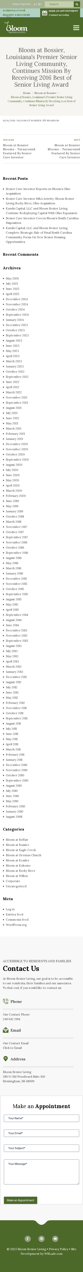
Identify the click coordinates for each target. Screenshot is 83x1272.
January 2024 (15, 320)
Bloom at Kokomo (18, 865)
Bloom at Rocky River (20, 871)
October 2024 (15, 309)
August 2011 (13, 723)
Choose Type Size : (22, 3)
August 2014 (14, 620)
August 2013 (14, 646)
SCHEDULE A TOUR (14, 10)
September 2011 (16, 718)
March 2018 (13, 521)
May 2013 (12, 656)
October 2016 (15, 547)
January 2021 (14, 439)
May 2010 (12, 801)
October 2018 (15, 516)
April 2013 (12, 661)
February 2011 (15, 754)
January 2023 (15, 366)
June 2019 (12, 501)
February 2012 (15, 703)
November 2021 (16, 397)
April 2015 (12, 609)
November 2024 (17, 304)
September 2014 (17, 615)
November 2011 (16, 708)
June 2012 (12, 692)
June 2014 (12, 625)
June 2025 (12, 289)
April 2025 (12, 294)
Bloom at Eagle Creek (21, 850)
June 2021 (12, 418)
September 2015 (17, 594)
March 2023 (14, 361)
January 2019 (14, 511)
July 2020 (12, 470)
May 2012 (12, 697)
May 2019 (12, 506)
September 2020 (17, 459)
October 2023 (15, 330)
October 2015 (15, 589)
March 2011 (13, 749)
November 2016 (16, 542)
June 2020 (12, 475)
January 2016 (14, 573)
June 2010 (12, 796)
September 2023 (17, 335)
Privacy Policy (58, 1249)
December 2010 (16, 765)
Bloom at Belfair (17, 839)
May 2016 (12, 563)
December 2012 (16, 677)
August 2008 (14, 816)
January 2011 (14, 760)
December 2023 (17, 325)
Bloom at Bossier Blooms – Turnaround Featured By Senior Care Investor (19, 151)
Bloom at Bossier (29, 120)
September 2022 (17, 377)
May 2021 (12, 423)
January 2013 (14, 672)
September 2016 (17, 553)
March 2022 (14, 392)
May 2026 (12, 278)
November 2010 (16, 770)
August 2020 (14, 465)
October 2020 (15, 454)
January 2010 (14, 811)
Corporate (13, 881)
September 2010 (17, 780)
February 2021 (15, 434)
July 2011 (11, 728)
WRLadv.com (53, 1254)
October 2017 (15, 532)
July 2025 (12, 283)
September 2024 (17, 314)
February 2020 (16, 496)
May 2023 (12, 351)
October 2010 (15, 775)
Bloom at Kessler (17, 860)
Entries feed (14, 914)
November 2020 (17, 449)
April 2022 (12, 387)
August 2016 (14, 558)
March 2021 (13, 428)
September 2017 (17, 537)
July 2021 (11, 413)
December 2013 (16, 630)
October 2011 (14, 713)
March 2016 (13, 568)
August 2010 (14, 785)
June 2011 (12, 734)
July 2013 (12, 651)
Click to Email (12, 1048)
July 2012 (11, 687)
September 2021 (17, 402)
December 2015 (16, 578)
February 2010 (15, 806)
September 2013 (17, 641)
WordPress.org (16, 925)
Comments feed (17, 919)
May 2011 (12, 739)
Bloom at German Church (23, 855)
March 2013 (13, 666)
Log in (10, 909)
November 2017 (16, 527)
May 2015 (12, 604)
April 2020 (12, 485)
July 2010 (12, 791)
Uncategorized (16, 886)
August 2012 (13, 682)
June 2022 (12, 382)
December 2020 (17, 444)
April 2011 (12, 744)
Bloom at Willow (17, 876)
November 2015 (16, 584)
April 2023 (12, 356)
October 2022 (15, 371)
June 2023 (12, 346)
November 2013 (16, 635)
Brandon (53, 120)
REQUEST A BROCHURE (16, 14)
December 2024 (17, 299)
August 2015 (13, 599)
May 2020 (12, 480)
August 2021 (13, 408)
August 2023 (14, 340)
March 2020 (14, 490)
